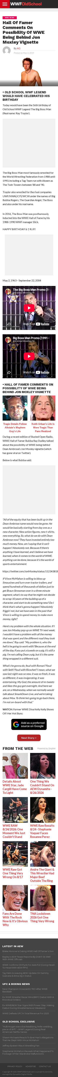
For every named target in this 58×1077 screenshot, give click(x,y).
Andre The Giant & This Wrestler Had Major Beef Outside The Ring (42, 875)
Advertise (30, 1066)
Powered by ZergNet (46, 748)
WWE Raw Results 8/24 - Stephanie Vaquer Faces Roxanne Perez (42, 831)
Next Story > (29, 737)
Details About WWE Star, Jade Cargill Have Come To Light (15, 787)
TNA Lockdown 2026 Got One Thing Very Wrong (42, 917)
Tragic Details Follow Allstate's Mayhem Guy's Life (15, 428)
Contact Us (45, 1066)
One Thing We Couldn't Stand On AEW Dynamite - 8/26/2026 (42, 787)
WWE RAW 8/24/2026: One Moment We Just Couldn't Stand (14, 831)
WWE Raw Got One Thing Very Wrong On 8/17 (13, 873)
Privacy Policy (14, 1066)
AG (18, 48)
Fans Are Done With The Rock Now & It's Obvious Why (15, 919)
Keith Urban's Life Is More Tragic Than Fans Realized (43, 428)
